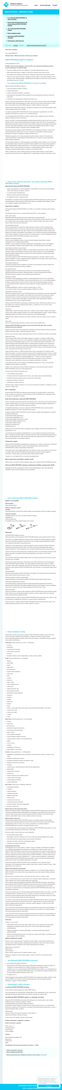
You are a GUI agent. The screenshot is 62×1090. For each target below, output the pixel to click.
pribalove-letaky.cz (16, 4)
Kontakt (55, 5)
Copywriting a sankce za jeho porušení (31, 1085)
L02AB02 (15, 45)
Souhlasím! (49, 1086)
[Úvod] (6, 4)
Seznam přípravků (45, 5)
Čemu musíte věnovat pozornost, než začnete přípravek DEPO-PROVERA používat (17, 24)
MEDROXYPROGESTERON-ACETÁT (36, 45)
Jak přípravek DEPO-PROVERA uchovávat (16, 37)
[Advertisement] (45, 27)
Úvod (36, 5)
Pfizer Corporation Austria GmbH (15, 1052)
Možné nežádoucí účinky (14, 33)
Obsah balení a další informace (16, 40)
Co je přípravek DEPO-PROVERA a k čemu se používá (17, 18)
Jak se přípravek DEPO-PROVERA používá (17, 29)
